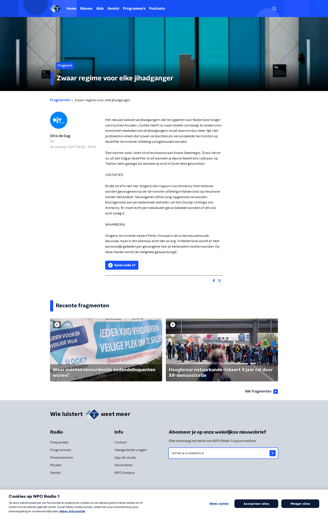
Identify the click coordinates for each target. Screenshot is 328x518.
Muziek (55, 465)
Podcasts (157, 8)
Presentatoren (61, 457)
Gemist (113, 8)
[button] (274, 8)
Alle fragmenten (258, 391)
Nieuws (86, 8)
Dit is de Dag (60, 136)
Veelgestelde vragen (130, 450)
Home (71, 8)
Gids (100, 8)
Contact (120, 442)
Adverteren (123, 465)
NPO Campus (124, 473)
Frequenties (59, 442)
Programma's (134, 8)
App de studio (125, 457)
